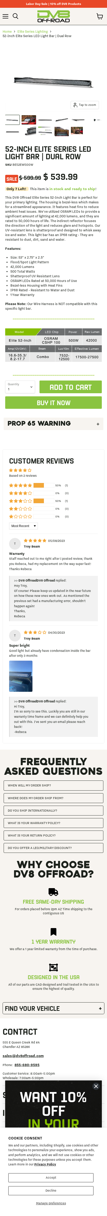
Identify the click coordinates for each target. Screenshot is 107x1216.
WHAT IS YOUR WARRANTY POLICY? (34, 823)
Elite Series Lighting (32, 31)
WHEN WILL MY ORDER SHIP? (29, 785)
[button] (20, 485)
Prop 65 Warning (39, 423)
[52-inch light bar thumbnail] (45, 120)
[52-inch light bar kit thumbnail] (78, 120)
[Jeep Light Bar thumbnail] (29, 120)
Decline (50, 1190)
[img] (35, 541)
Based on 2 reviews (23, 476)
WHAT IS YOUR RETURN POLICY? (32, 835)
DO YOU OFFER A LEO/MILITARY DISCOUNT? (40, 848)
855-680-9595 (27, 1065)
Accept (51, 1177)
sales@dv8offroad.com (23, 1056)
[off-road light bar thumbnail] (62, 120)
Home (7, 31)
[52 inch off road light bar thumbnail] (12, 131)
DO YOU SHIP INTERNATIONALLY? (32, 810)
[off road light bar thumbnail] (95, 120)
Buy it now (53, 402)
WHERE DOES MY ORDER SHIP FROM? (35, 798)
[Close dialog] (96, 1086)
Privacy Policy (45, 1164)
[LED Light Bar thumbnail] (12, 120)
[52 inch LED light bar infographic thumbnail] (45, 131)
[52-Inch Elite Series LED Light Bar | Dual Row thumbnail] (29, 131)
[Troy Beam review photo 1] (20, 676)
